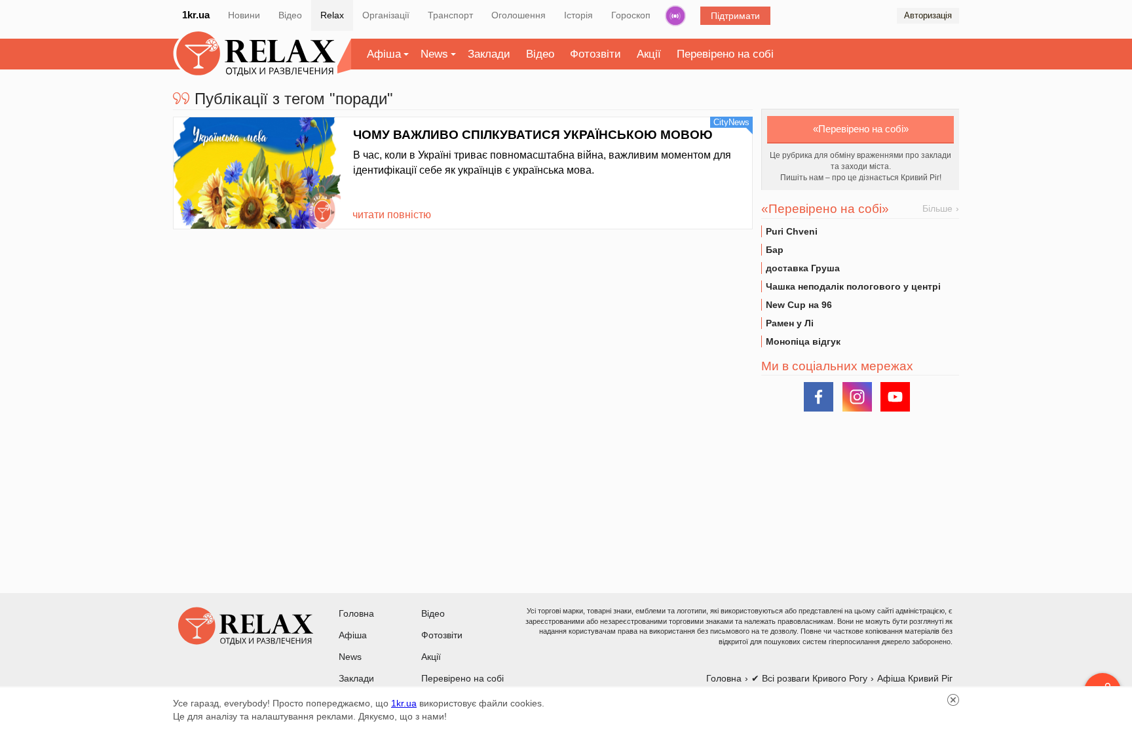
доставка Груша (803, 268)
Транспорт (450, 15)
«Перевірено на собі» (861, 128)
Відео (290, 15)
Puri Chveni (792, 231)
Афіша (384, 54)
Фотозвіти (595, 54)
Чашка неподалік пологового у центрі (853, 286)
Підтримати (735, 15)
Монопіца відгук (803, 341)
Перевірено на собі (725, 54)
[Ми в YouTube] (895, 397)
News (434, 54)
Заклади (489, 54)
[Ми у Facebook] (818, 397)
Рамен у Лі (790, 323)
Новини (244, 15)
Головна (356, 613)
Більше (937, 208)
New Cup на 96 (799, 304)
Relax (332, 15)
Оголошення (518, 15)
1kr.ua (196, 14)
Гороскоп (631, 15)
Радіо (675, 16)
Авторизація (928, 15)
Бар (774, 249)
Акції (649, 54)
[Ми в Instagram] (857, 397)
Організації (385, 15)
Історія (578, 15)
